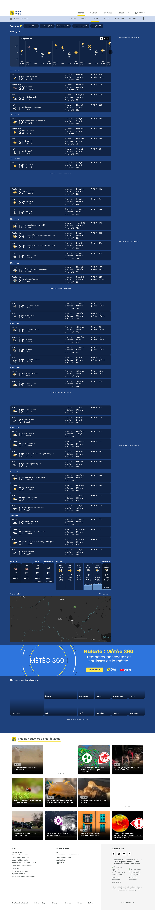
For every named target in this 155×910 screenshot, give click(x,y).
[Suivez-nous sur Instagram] (118, 854)
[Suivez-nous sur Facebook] (113, 854)
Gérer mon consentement (22, 866)
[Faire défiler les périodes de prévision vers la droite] (111, 52)
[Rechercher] (129, 13)
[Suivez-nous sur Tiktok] (129, 854)
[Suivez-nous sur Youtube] (124, 854)
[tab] (101, 38)
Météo (16, 19)
